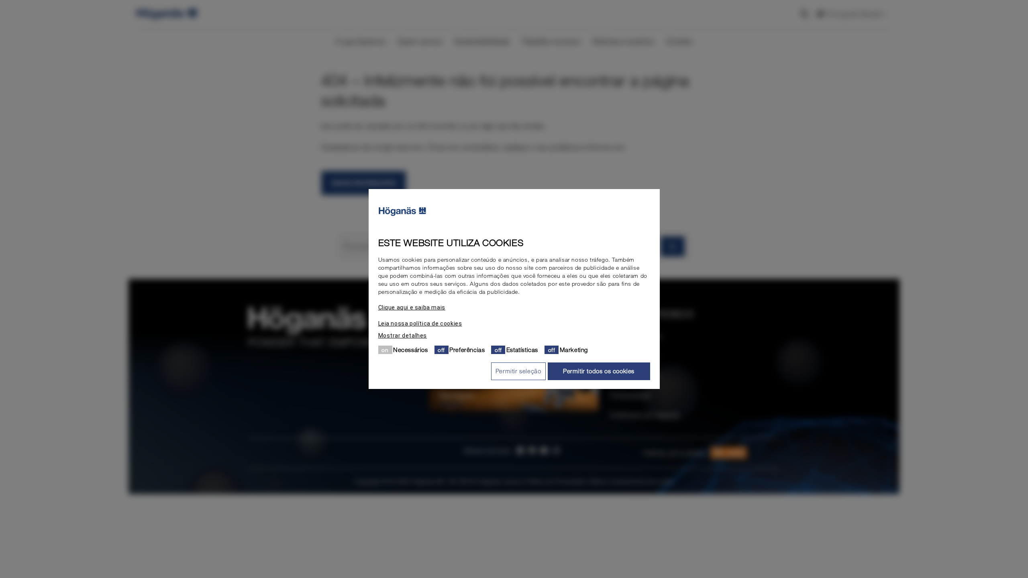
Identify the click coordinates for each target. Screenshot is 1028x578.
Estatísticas (522, 349)
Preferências (467, 349)
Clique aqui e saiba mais (411, 307)
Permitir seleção (518, 370)
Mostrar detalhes (402, 335)
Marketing (574, 349)
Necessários (410, 349)
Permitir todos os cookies (598, 370)
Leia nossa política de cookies (420, 323)
